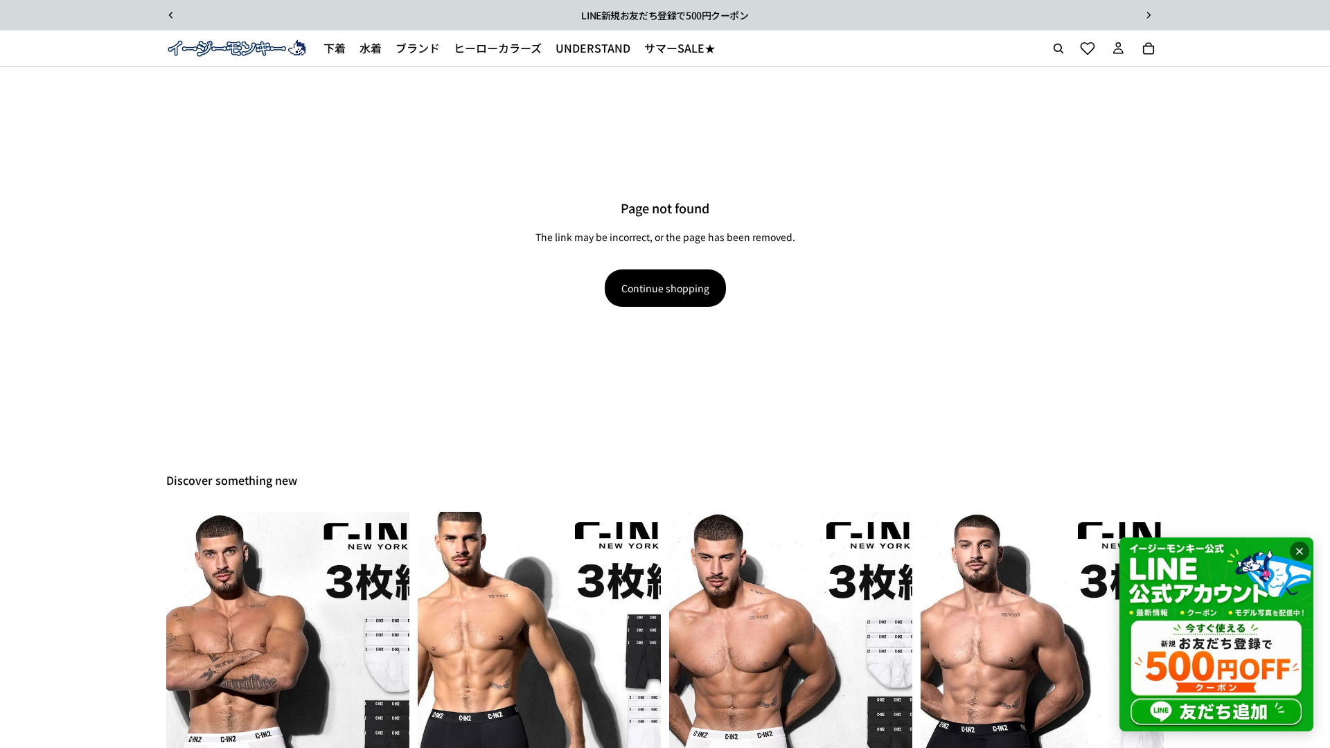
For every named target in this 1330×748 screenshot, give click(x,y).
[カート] (1148, 48)
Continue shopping (665, 288)
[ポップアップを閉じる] (1299, 551)
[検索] (1058, 48)
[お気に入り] (1087, 48)
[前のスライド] (171, 15)
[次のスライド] (1148, 15)
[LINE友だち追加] (1216, 634)
